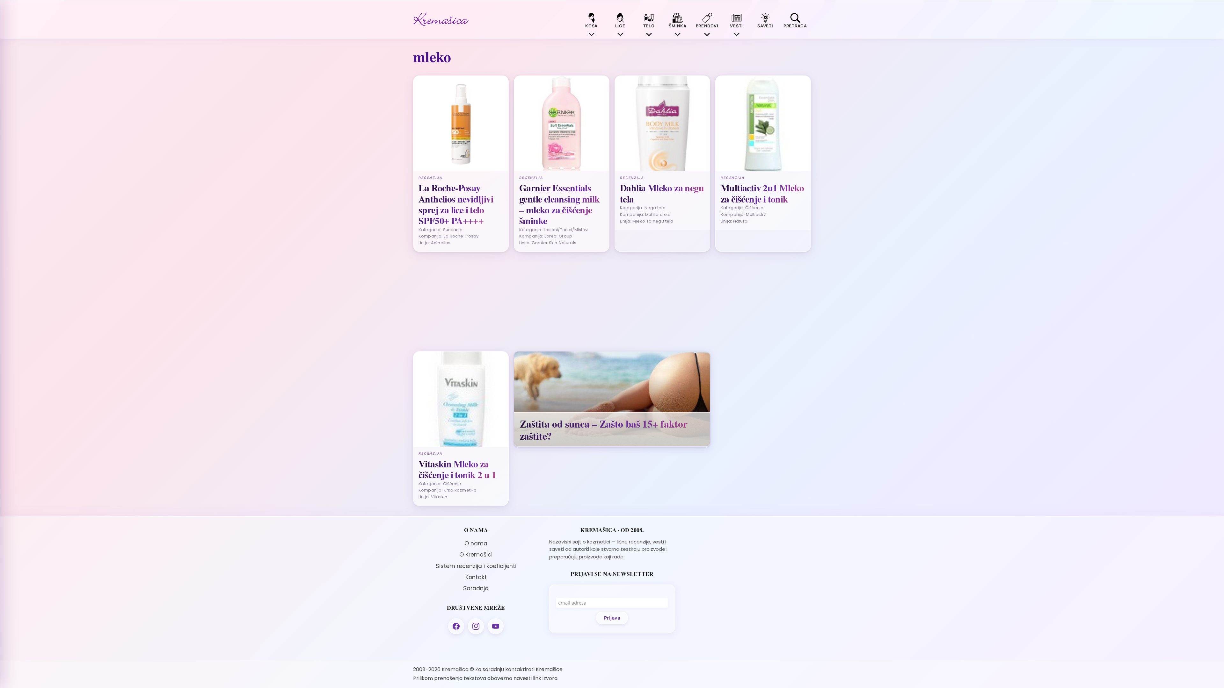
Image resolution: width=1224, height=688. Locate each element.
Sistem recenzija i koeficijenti (476, 566)
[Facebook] (456, 626)
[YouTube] (496, 626)
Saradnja (476, 588)
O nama (475, 543)
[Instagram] (476, 626)
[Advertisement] (604, 301)
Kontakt (476, 577)
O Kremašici (475, 554)
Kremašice (549, 669)
